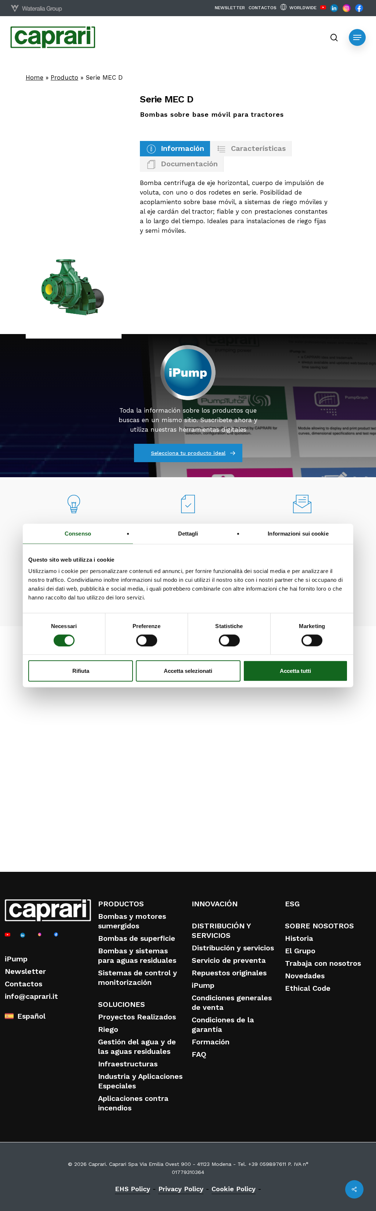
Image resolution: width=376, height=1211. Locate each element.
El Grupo (300, 950)
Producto (64, 77)
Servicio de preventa (229, 960)
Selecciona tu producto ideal (188, 453)
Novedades (305, 975)
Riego (108, 1029)
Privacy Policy (180, 1189)
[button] (357, 37)
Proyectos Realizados (137, 1016)
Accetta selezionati (188, 671)
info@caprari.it (31, 996)
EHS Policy (132, 1189)
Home (34, 77)
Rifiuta (80, 671)
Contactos (23, 983)
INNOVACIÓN (215, 903)
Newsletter (25, 971)
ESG (292, 903)
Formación (210, 1041)
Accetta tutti (295, 671)
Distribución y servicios (233, 947)
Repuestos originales (229, 972)
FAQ (199, 1054)
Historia (299, 938)
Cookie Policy (234, 1189)
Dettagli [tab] (188, 533)
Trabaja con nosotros (323, 963)
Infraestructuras (128, 1063)
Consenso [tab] (78, 533)
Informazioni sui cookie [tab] (298, 533)
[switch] (146, 640)
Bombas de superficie (136, 938)
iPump (16, 958)
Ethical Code (307, 988)
